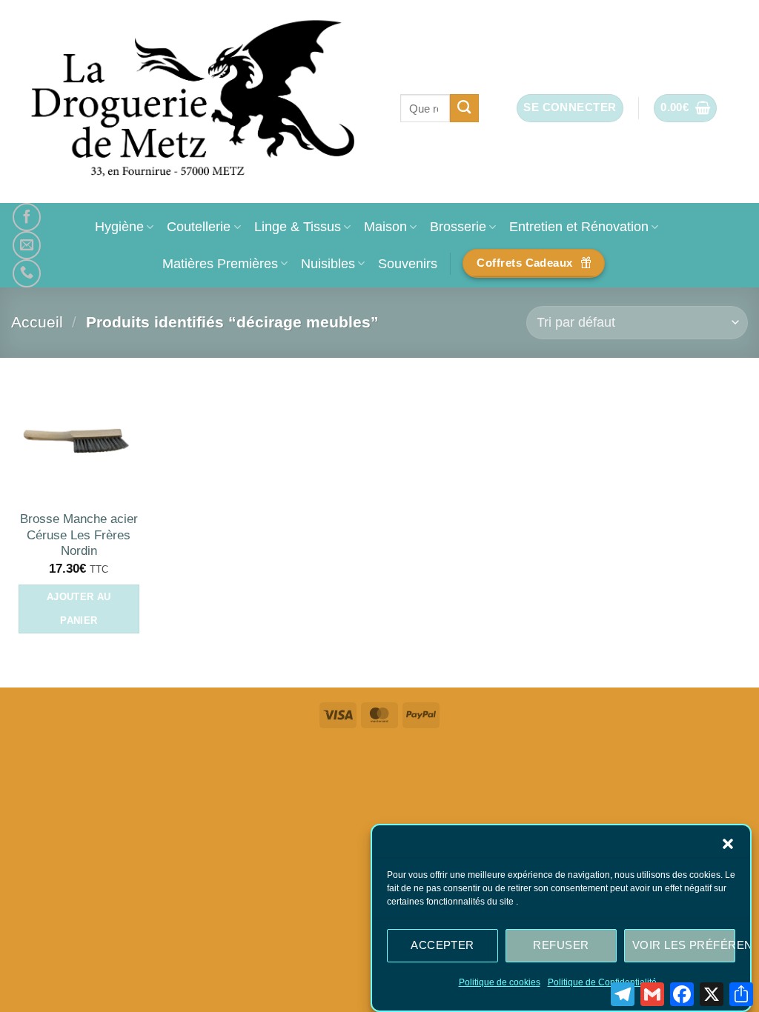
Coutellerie (199, 226)
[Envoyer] (464, 108)
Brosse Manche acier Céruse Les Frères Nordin (79, 535)
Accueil (37, 321)
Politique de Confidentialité (602, 982)
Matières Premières (220, 263)
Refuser (561, 945)
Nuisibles (328, 263)
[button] (727, 843)
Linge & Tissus (297, 226)
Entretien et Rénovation (579, 226)
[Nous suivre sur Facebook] (27, 217)
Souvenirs (407, 263)
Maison (385, 226)
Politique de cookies (499, 982)
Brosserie (458, 226)
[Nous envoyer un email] (27, 245)
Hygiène (119, 226)
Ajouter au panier (79, 608)
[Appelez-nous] (27, 273)
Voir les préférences (683, 945)
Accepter (442, 945)
